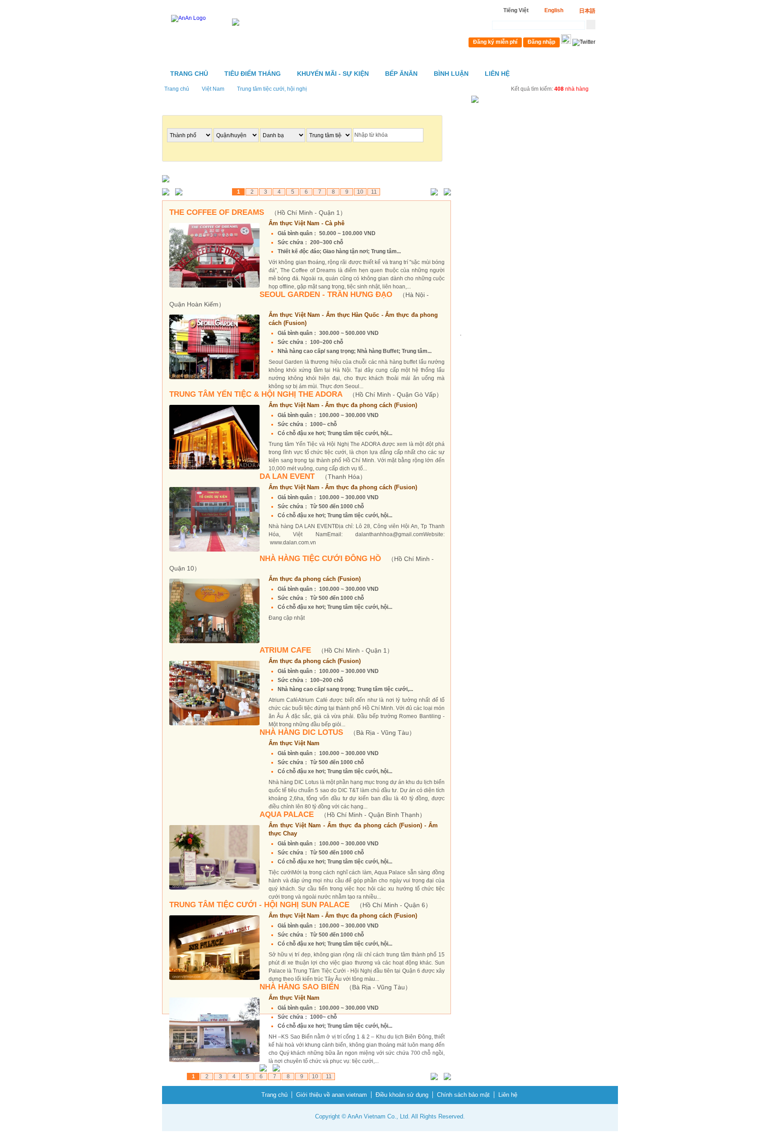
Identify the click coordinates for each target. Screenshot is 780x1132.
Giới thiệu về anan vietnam (331, 1094)
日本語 (587, 11)
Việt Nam (213, 89)
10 (360, 192)
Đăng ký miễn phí (495, 42)
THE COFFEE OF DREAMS (257, 212)
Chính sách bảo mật (463, 1094)
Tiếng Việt (516, 10)
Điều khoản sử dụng (402, 1094)
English (553, 10)
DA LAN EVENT (313, 476)
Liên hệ (497, 73)
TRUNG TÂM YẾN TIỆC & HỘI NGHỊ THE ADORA (305, 394)
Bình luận (451, 73)
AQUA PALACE (343, 814)
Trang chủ (189, 73)
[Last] (445, 192)
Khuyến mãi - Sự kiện (333, 73)
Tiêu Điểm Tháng (252, 73)
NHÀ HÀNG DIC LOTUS (337, 732)
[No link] (167, 192)
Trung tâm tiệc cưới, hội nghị (272, 89)
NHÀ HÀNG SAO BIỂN (335, 987)
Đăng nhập (541, 42)
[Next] (432, 192)
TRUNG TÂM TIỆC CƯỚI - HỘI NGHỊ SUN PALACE (300, 904)
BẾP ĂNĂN (401, 73)
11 (374, 192)
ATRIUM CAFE (326, 650)
